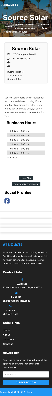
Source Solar (14, 79)
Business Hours (15, 71)
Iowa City (21, 24)
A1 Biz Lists (9, 5)
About (6, 334)
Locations (8, 339)
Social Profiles (15, 75)
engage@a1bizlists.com (16, 300)
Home (6, 26)
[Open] (49, 5)
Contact (8, 344)
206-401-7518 (10, 314)
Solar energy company (26, 184)
